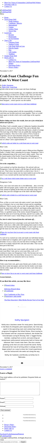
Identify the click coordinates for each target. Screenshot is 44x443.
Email (2, 402)
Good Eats (7, 33)
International (13, 25)
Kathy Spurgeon (7, 85)
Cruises (11, 27)
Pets (10, 50)
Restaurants (12, 37)
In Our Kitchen (14, 38)
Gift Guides (12, 52)
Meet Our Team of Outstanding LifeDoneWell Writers (22, 3)
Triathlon (12, 54)
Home (6, 17)
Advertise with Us (10, 4)
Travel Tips (12, 31)
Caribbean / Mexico (15, 23)
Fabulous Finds (14, 42)
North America (14, 21)
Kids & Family (14, 48)
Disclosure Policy (14, 65)
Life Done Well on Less (17, 46)
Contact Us (8, 6)
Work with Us (9, 58)
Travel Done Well (10, 19)
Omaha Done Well (10, 56)
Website (2, 406)
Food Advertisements (28, 414)
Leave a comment (6, 369)
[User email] (22, 363)
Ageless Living (14, 44)
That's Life (5, 87)
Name (2, 398)
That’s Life (8, 40)
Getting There (13, 29)
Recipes (11, 35)
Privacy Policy (13, 67)
